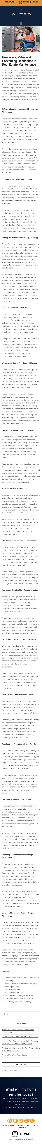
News (28, 1125)
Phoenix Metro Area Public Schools (15, 1055)
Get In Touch (21, 1127)
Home (5, 1125)
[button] (21, 23)
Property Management (10, 1070)
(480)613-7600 (20, 1104)
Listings (21, 1125)
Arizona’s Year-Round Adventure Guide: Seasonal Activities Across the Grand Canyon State (20, 1042)
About (12, 1125)
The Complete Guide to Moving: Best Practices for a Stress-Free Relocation (21, 1049)
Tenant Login (10, 2)
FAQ (35, 1125)
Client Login (24, 2)
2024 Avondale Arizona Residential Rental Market (20, 1037)
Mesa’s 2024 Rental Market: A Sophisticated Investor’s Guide (18, 1031)
